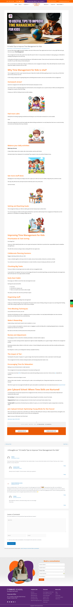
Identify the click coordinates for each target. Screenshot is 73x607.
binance (12, 456)
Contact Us (53, 4)
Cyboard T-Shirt (46, 597)
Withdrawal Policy (34, 595)
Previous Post (8, 444)
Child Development (17, 48)
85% (19, 373)
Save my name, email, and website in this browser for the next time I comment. (25, 539)
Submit (41, 579)
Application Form (34, 593)
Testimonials (45, 602)
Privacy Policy (58, 595)
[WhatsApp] (71, 303)
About (20, 4)
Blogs (56, 592)
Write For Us (58, 598)
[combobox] (52, 571)
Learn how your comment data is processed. (30, 548)
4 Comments (9, 48)
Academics (26, 4)
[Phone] (71, 305)
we (55, 373)
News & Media (59, 4)
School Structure (46, 600)
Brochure (32, 592)
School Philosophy (46, 595)
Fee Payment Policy (34, 598)
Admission (46, 4)
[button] (20, 4)
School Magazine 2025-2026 (48, 592)
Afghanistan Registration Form (36, 600)
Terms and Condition (59, 597)
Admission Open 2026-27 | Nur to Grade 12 (35, 1)
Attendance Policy (34, 597)
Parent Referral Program (47, 593)
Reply (65, 465)
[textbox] (51, 571)
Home (16, 4)
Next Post (65, 444)
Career (57, 593)
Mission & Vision (46, 598)
